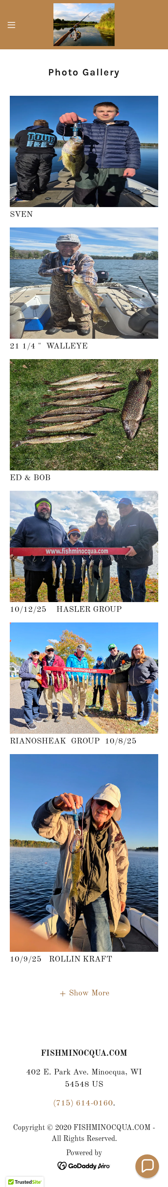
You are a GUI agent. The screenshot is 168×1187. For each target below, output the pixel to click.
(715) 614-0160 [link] (83, 1103)
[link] (83, 24)
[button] (15, 25)
